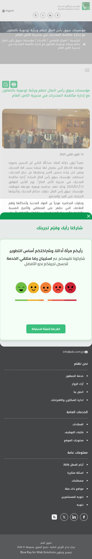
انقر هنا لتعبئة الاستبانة (46, 328)
